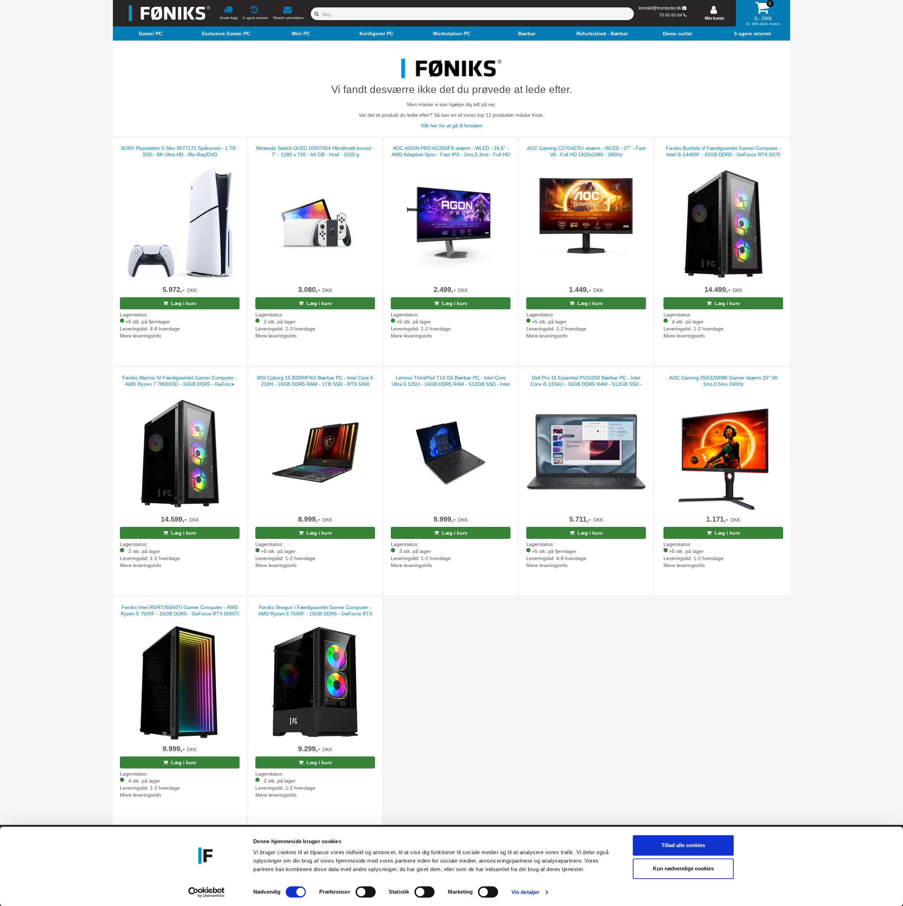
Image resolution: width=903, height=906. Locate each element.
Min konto (714, 18)
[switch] (366, 892)
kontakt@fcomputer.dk (660, 8)
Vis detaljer (525, 892)
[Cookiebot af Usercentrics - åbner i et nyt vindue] (206, 892)
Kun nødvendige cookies (683, 868)
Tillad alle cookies (683, 845)
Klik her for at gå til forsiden (451, 125)
